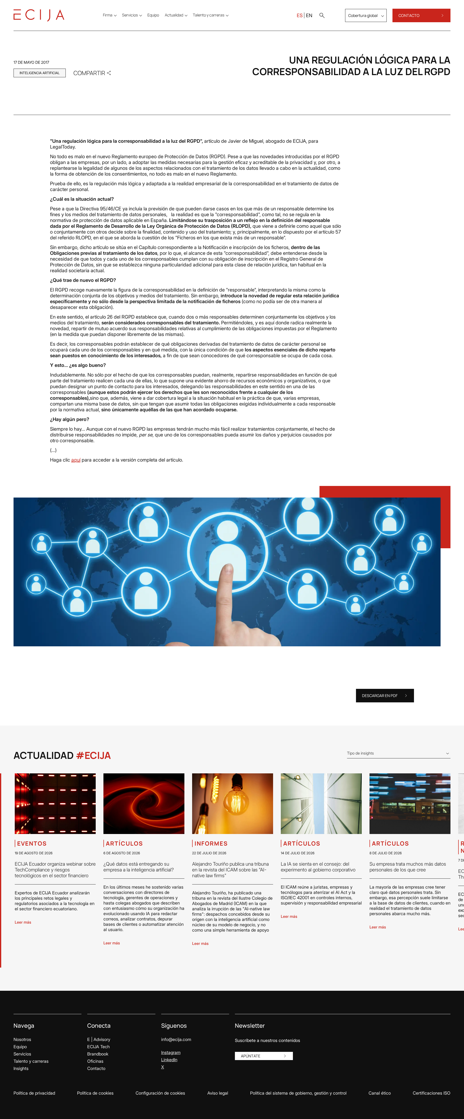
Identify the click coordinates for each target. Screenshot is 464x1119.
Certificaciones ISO (431, 1093)
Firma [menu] (107, 15)
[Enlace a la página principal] (39, 15)
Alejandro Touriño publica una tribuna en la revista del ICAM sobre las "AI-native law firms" (230, 869)
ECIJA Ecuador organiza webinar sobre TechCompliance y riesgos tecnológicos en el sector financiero (55, 869)
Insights (21, 1068)
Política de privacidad (34, 1093)
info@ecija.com (176, 1039)
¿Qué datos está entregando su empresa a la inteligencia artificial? (138, 867)
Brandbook (97, 1053)
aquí (75, 460)
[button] (322, 15)
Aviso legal (217, 1093)
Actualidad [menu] (174, 15)
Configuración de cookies (160, 1093)
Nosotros (22, 1039)
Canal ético (380, 1093)
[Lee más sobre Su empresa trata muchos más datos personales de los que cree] (410, 803)
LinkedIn (169, 1059)
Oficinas (95, 1061)
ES (300, 15)
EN (309, 15)
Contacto (96, 1068)
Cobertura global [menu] (363, 15)
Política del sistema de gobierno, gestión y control (298, 1093)
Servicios (22, 1053)
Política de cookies (95, 1093)
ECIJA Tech (98, 1046)
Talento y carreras (31, 1061)
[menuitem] (153, 15)
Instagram (171, 1052)
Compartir (89, 73)
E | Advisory (98, 1039)
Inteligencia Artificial (40, 73)
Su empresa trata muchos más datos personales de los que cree (408, 867)
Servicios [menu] (130, 15)
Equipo (20, 1046)
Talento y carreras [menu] (208, 15)
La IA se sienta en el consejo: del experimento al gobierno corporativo (318, 867)
